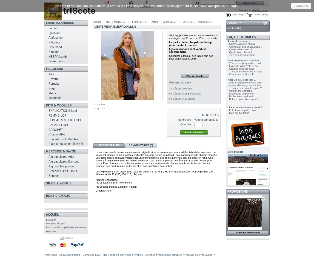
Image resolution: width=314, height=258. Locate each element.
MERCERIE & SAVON (61, 151)
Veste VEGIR (170, 21)
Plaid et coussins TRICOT (66, 144)
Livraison (51, 219)
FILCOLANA (54, 69)
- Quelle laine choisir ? (240, 52)
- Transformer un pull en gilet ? (245, 88)
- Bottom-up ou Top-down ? (243, 99)
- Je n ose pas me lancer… (243, 55)
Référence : (185, 119)
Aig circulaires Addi (61, 156)
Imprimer (101, 104)
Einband (54, 52)
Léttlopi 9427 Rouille (184, 98)
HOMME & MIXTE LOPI (65, 120)
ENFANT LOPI (58, 125)
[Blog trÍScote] (248, 184)
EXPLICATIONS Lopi (63, 110)
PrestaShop (205, 254)
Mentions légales (55, 223)
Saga (52, 88)
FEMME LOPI (58, 115)
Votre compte (239, 14)
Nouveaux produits (69, 254)
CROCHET (56, 130)
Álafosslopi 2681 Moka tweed (256, 198)
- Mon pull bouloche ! (239, 113)
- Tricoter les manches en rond (245, 71)
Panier (232, 23)
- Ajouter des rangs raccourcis (244, 85)
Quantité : (186, 124)
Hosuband (55, 47)
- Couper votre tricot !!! (240, 74)
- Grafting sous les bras (241, 68)
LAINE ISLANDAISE (60, 23)
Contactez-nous (92, 254)
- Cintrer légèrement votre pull (244, 82)
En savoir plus (109, 145)
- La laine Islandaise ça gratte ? (245, 107)
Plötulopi (54, 42)
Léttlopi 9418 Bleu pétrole (187, 93)
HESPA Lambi (58, 56)
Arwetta (54, 79)
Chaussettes (57, 134)
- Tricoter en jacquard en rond (244, 63)
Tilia (51, 74)
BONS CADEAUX (58, 196)
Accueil (52, 214)
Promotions (237, 191)
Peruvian (54, 83)
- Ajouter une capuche (240, 90)
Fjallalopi (54, 33)
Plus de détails (194, 76)
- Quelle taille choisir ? (240, 49)
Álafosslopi (56, 37)
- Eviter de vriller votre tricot (243, 66)
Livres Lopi (56, 61)
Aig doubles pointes (62, 166)
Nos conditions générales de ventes (66, 227)
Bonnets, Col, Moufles (63, 139)
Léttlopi (53, 28)
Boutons (54, 176)
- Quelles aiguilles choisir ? (242, 44)
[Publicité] (66, 238)
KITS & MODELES (59, 105)
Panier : (257, 14)
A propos (51, 231)
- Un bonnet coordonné (240, 96)
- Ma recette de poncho (241, 93)
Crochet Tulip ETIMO (63, 171)
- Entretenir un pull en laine (242, 110)
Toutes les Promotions (247, 232)
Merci (52, 93)
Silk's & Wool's (58, 183)
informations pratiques (169, 254)
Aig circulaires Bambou (64, 161)
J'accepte (301, 6)
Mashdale (55, 98)
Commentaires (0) (141, 145)
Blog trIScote (235, 151)
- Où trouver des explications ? (245, 46)
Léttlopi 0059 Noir (183, 88)
